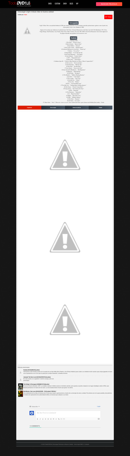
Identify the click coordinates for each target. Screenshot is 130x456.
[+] (64, 419)
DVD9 (65, 3)
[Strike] (45, 419)
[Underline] (42, 419)
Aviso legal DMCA (78, 444)
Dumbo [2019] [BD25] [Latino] (31, 370)
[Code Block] (56, 419)
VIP (77, 3)
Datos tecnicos (77, 107)
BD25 (71, 3)
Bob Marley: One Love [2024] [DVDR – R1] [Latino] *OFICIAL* (39, 391)
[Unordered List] (50, 419)
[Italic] (40, 419)
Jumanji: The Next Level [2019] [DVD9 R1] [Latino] (37, 377)
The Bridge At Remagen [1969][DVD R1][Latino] (36, 384)
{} (61, 419)
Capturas (29, 107)
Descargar (53, 107)
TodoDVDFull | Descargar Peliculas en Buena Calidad (59, 444)
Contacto (86, 444)
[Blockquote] (53, 419)
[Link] (58, 419)
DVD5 (50, 3)
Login (98, 406)
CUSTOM (57, 3)
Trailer (100, 107)
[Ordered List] (48, 419)
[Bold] (37, 419)
